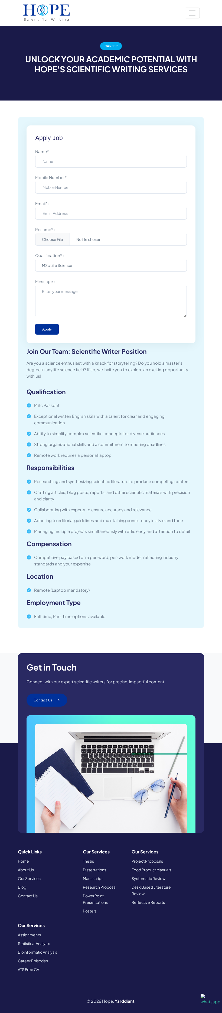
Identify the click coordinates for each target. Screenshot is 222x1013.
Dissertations (94, 869)
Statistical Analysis (34, 943)
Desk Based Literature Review (151, 890)
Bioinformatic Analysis (37, 952)
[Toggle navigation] (192, 13)
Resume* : (45, 229)
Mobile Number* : (51, 177)
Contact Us (28, 895)
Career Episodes (33, 960)
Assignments (29, 934)
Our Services (29, 878)
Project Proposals (147, 861)
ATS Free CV (28, 969)
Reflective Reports (148, 902)
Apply (47, 329)
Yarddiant (124, 1001)
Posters (90, 910)
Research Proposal (99, 887)
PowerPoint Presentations (95, 899)
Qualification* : (49, 255)
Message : (45, 281)
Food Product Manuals (151, 869)
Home (23, 861)
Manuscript (93, 878)
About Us (26, 869)
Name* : (43, 151)
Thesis (88, 861)
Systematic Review (148, 878)
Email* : (42, 203)
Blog (22, 887)
